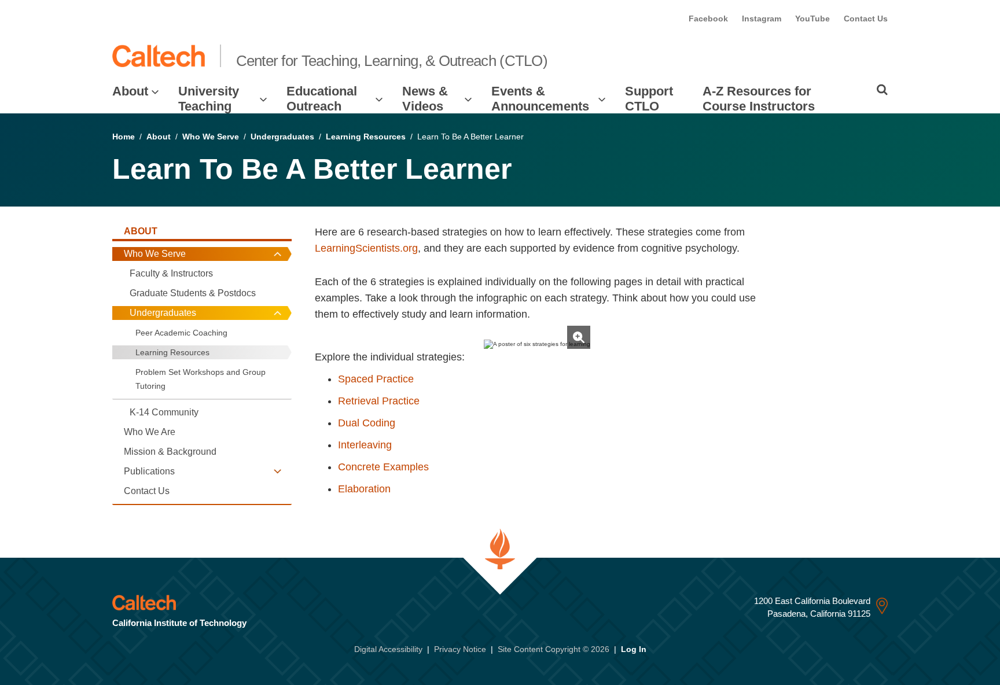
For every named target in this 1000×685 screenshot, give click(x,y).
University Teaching (208, 98)
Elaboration (364, 489)
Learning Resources (366, 136)
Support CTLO (649, 98)
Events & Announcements (540, 98)
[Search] (882, 89)
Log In (633, 649)
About (130, 91)
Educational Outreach (321, 98)
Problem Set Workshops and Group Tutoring (200, 379)
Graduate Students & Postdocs (193, 293)
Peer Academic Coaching (181, 332)
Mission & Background (170, 451)
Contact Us (866, 18)
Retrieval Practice (379, 401)
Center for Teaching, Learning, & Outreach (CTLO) (391, 60)
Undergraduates (282, 136)
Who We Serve (210, 136)
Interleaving (365, 445)
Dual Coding (366, 423)
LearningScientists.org (366, 248)
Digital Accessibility (388, 649)
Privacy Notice (460, 649)
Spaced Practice (376, 379)
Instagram (761, 18)
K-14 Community (164, 412)
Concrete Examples (383, 467)
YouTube (812, 18)
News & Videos (425, 98)
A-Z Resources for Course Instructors (759, 98)
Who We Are (149, 432)
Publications (149, 471)
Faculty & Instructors (171, 273)
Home (123, 136)
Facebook (708, 18)
